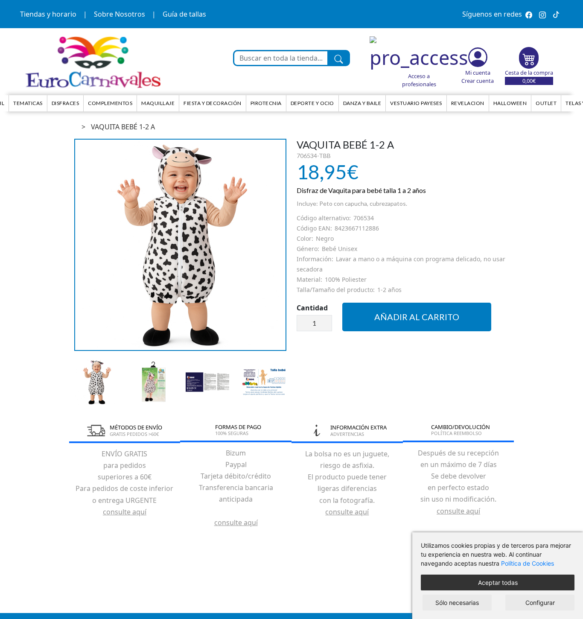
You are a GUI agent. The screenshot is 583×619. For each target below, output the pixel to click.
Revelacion (467, 103)
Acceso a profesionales (419, 80)
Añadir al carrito (416, 317)
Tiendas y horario (48, 14)
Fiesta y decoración (213, 103)
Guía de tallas (184, 14)
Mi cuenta (477, 72)
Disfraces (65, 103)
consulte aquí (124, 512)
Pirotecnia (266, 103)
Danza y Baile (362, 103)
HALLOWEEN (510, 103)
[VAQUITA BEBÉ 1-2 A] (180, 245)
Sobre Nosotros (119, 14)
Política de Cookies (527, 563)
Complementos (110, 103)
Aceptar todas (498, 582)
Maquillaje (158, 103)
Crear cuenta (477, 81)
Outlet (546, 103)
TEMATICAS (28, 103)
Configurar (540, 602)
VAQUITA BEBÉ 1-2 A (123, 126)
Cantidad (312, 307)
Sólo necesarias (457, 602)
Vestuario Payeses (416, 103)
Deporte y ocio (312, 103)
